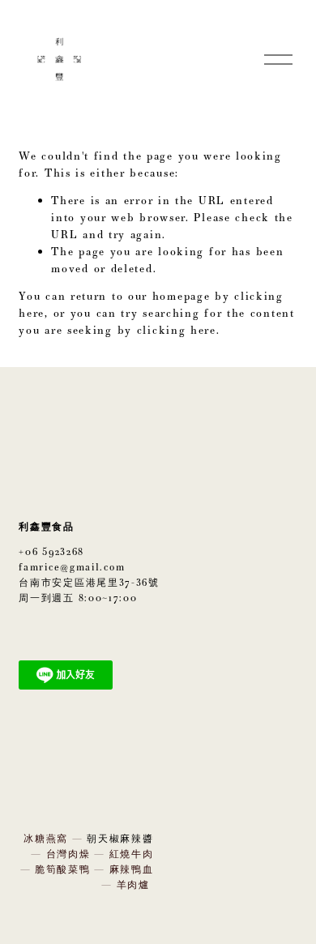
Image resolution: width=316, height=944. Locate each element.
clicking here (176, 329)
